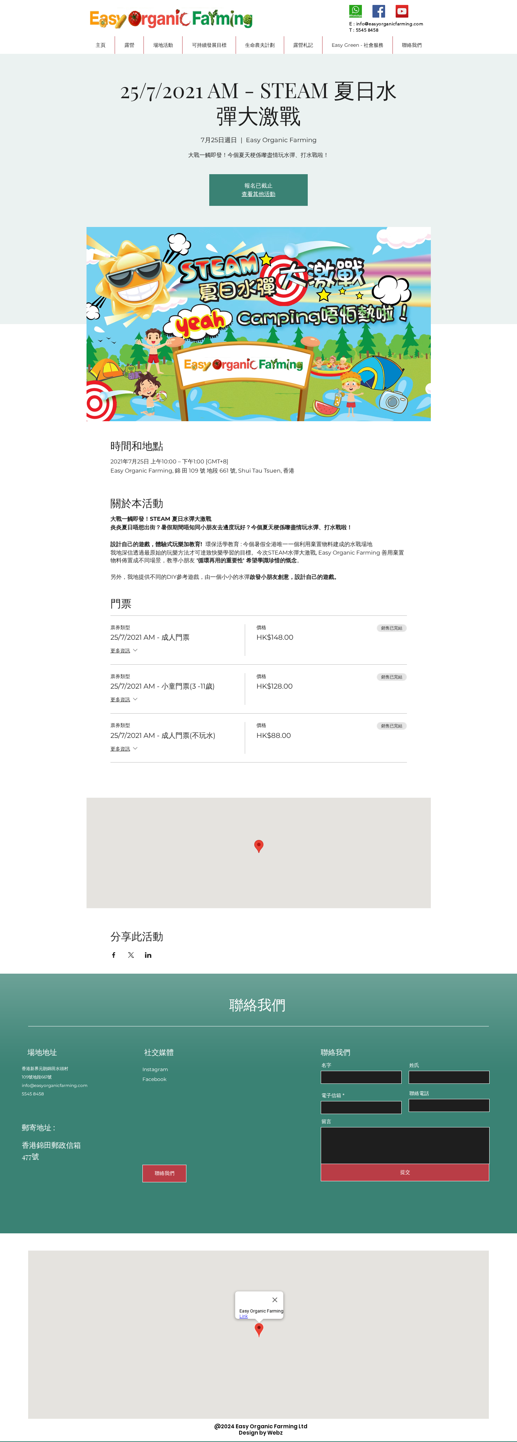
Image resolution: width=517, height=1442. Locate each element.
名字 (326, 1065)
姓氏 (414, 1065)
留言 (326, 1121)
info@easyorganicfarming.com (389, 23)
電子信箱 (331, 1095)
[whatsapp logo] (355, 11)
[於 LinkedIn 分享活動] (148, 955)
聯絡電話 (419, 1093)
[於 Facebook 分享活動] (113, 955)
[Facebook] (378, 11)
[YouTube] (402, 11)
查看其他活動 (258, 194)
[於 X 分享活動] (131, 955)
